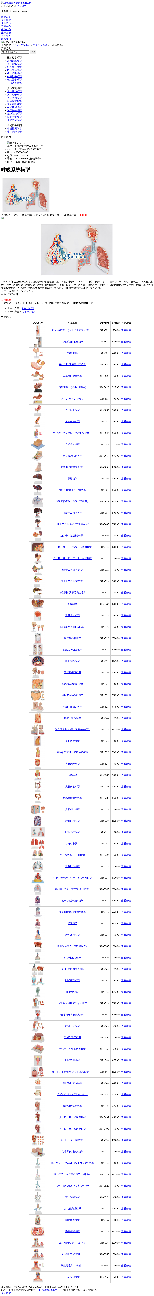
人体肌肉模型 (14, 98)
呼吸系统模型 (72, 832)
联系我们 (6, 39)
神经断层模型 (14, 107)
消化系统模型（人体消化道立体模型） (72, 330)
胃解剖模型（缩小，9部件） (72, 387)
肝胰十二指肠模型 (72, 512)
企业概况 (6, 20)
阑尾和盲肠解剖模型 (72, 684)
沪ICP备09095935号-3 (48, 1290)
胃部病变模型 (72, 410)
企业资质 (6, 23)
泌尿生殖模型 (14, 110)
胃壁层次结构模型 (72, 455)
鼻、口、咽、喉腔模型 (72, 1140)
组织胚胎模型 (14, 113)
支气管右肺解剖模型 (72, 900)
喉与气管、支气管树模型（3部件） (72, 1174)
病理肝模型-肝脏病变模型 (72, 592)
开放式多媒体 (14, 82)
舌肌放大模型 (72, 615)
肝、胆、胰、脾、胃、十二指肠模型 (72, 558)
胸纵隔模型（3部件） (72, 1265)
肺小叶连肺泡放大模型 (72, 969)
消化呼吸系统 (40, 45)
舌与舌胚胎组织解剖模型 (72, 1049)
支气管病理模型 (72, 1208)
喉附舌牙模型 (72, 1026)
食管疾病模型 (72, 421)
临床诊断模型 (14, 73)
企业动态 (6, 29)
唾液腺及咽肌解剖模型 (72, 627)
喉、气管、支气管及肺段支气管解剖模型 (72, 1163)
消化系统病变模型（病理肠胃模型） (72, 433)
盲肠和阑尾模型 (72, 672)
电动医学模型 (14, 79)
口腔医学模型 (14, 116)
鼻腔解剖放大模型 (72, 1083)
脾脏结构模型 (72, 820)
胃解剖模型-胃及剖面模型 (72, 364)
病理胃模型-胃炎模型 (72, 398)
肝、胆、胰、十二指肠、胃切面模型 (72, 547)
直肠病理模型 (72, 763)
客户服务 (6, 36)
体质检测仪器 (14, 128)
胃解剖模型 (72, 353)
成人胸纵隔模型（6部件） (72, 1243)
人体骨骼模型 (14, 91)
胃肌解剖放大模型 (72, 376)
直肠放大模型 (72, 741)
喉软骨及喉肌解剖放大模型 (72, 1003)
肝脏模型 (72, 478)
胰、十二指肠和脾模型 (72, 535)
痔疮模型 (72, 775)
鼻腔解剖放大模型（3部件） (72, 1094)
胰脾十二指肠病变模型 (72, 570)
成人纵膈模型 (72, 1277)
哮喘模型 (72, 923)
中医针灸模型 (14, 76)
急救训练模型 (14, 60)
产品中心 (6, 26)
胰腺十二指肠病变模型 (72, 581)
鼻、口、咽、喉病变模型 (72, 1128)
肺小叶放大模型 (72, 957)
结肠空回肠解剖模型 (72, 695)
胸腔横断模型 (72, 1231)
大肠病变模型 (72, 786)
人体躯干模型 (14, 94)
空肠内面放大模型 (72, 706)
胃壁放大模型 (72, 444)
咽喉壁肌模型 (29, 311)
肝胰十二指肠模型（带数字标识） (72, 524)
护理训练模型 (14, 64)
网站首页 (6, 17)
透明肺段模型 (72, 866)
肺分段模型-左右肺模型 (72, 855)
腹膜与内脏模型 (72, 638)
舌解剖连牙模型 (72, 1037)
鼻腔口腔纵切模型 (72, 1106)
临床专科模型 (14, 70)
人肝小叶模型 (72, 809)
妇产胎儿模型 (14, 67)
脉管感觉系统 (14, 101)
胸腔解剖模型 (72, 1220)
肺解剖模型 (28, 308)
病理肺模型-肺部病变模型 (72, 912)
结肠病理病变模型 (72, 798)
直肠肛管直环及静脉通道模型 (72, 752)
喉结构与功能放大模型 (72, 1014)
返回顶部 (6, 1293)
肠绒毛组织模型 (72, 718)
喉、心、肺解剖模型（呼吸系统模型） (72, 1071)
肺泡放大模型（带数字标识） (72, 946)
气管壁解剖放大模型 (72, 1151)
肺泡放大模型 (72, 935)
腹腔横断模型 (72, 661)
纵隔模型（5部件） (72, 1254)
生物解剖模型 (14, 120)
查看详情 (126, 330)
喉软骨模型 (72, 992)
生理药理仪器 (14, 131)
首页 (15, 45)
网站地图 (22, 6)
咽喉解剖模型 (72, 980)
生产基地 (6, 32)
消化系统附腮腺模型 (72, 341)
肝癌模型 (72, 604)
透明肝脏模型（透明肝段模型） (72, 501)
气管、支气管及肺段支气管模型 (72, 1185)
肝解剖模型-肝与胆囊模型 (72, 490)
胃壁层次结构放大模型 (72, 467)
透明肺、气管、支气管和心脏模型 (72, 889)
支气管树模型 (72, 1197)
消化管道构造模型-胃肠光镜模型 (72, 729)
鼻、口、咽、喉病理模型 (72, 1117)
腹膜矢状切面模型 (72, 649)
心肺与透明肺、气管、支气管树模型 (72, 878)
